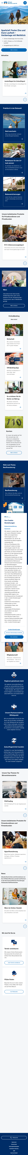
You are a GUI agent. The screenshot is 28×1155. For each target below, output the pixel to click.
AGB (14, 1150)
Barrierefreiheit (14, 1153)
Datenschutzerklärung (10, 526)
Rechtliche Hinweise (14, 1148)
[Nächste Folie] (25, 99)
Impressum (14, 1142)
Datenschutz (14, 1144)
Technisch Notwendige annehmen (14, 632)
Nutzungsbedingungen (14, 1146)
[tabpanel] (14, 78)
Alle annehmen (14, 637)
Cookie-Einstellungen (14, 629)
